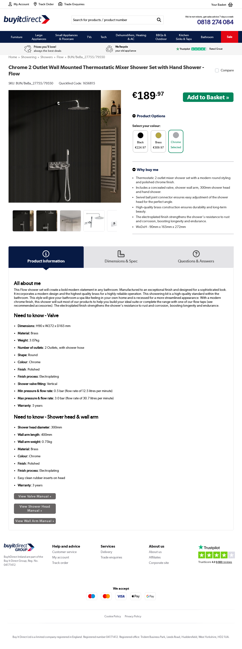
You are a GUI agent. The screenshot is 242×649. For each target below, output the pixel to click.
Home (13, 57)
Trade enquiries (111, 557)
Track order (60, 563)
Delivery (106, 552)
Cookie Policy (112, 616)
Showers (46, 57)
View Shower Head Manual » (35, 508)
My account (60, 557)
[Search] (159, 20)
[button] (117, 141)
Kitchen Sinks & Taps (184, 37)
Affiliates (155, 557)
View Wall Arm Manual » (34, 521)
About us (155, 552)
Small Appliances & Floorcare (66, 37)
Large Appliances (39, 37)
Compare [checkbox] (227, 70)
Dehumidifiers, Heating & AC (131, 37)
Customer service (64, 552)
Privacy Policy (133, 616)
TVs (89, 37)
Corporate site (159, 563)
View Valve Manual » (35, 496)
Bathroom (207, 37)
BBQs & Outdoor (161, 37)
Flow (60, 57)
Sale (229, 37)
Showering (28, 57)
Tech (104, 37)
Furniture (16, 37)
